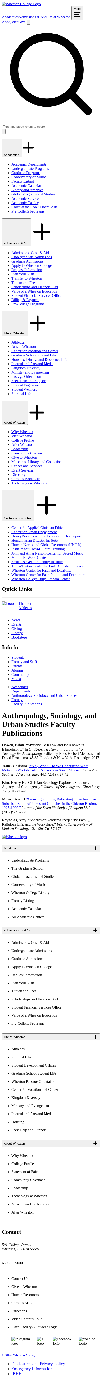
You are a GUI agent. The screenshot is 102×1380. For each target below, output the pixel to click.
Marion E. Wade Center (29, 558)
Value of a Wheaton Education (34, 291)
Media (16, 679)
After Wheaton (22, 445)
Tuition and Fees (23, 283)
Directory (18, 475)
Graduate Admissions (27, 261)
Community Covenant (28, 453)
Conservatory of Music (28, 177)
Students (17, 657)
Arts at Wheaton (23, 347)
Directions (19, 1311)
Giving (16, 629)
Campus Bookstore (25, 479)
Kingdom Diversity (25, 368)
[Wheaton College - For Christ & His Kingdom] (14, 837)
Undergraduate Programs (30, 168)
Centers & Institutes (18, 518)
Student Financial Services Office (36, 295)
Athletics (18, 342)
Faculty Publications (26, 704)
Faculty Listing (22, 181)
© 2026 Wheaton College (19, 1355)
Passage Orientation (26, 377)
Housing (17, 1122)
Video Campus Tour (26, 1319)
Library (17, 633)
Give (22, 22)
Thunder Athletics (25, 605)
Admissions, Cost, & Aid (30, 253)
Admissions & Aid (32, 17)
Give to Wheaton (24, 457)
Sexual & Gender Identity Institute (37, 562)
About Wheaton (15, 422)
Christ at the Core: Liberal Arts (34, 207)
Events (16, 624)
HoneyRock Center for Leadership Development (47, 536)
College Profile (22, 440)
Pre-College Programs (27, 211)
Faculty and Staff (24, 662)
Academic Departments (28, 164)
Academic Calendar (26, 186)
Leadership (19, 449)
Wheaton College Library (30, 893)
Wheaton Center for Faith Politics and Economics (48, 575)
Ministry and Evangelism (30, 372)
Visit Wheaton (22, 436)
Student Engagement (26, 385)
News (15, 620)
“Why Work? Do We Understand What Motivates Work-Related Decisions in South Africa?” (45, 768)
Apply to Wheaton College (31, 265)
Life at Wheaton (58, 17)
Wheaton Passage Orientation (33, 1081)
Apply (6, 22)
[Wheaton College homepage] (21, 4)
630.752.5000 (12, 1263)
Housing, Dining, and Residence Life (39, 359)
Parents (16, 666)
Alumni (17, 670)
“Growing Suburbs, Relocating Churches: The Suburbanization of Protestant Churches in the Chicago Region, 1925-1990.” (49, 803)
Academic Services (25, 198)
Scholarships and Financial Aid (34, 287)
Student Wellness (24, 389)
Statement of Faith (25, 1172)
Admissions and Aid (17, 930)
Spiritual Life (21, 394)
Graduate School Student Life (33, 355)
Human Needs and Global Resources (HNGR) (46, 545)
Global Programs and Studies (33, 194)
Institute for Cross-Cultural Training (38, 549)
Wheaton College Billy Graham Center (40, 579)
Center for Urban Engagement (34, 532)
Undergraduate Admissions (31, 257)
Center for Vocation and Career (34, 351)
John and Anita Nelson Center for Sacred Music (47, 553)
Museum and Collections (30, 1204)
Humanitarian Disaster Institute (34, 540)
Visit (14, 22)
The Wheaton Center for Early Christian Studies (47, 566)
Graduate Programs (25, 173)
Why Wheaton (22, 432)
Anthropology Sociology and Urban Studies (44, 695)
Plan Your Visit (22, 274)
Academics (10, 17)
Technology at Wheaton (29, 483)
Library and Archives (27, 190)
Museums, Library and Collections (37, 462)
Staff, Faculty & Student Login (34, 1327)
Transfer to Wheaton (26, 278)
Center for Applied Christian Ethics (37, 528)
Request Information (26, 270)
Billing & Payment (25, 300)
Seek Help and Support (28, 381)
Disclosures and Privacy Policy (38, 1363)
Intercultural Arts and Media (32, 364)
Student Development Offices (33, 1065)
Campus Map (21, 1303)
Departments (20, 691)
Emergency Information (31, 1368)
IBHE (16, 1373)
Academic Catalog (25, 203)
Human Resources (25, 1295)
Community (20, 675)
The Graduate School (27, 868)
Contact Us (19, 1279)
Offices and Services (26, 466)
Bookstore (19, 637)
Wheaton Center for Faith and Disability (41, 570)
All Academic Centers (27, 917)
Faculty (17, 700)
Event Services (22, 470)
